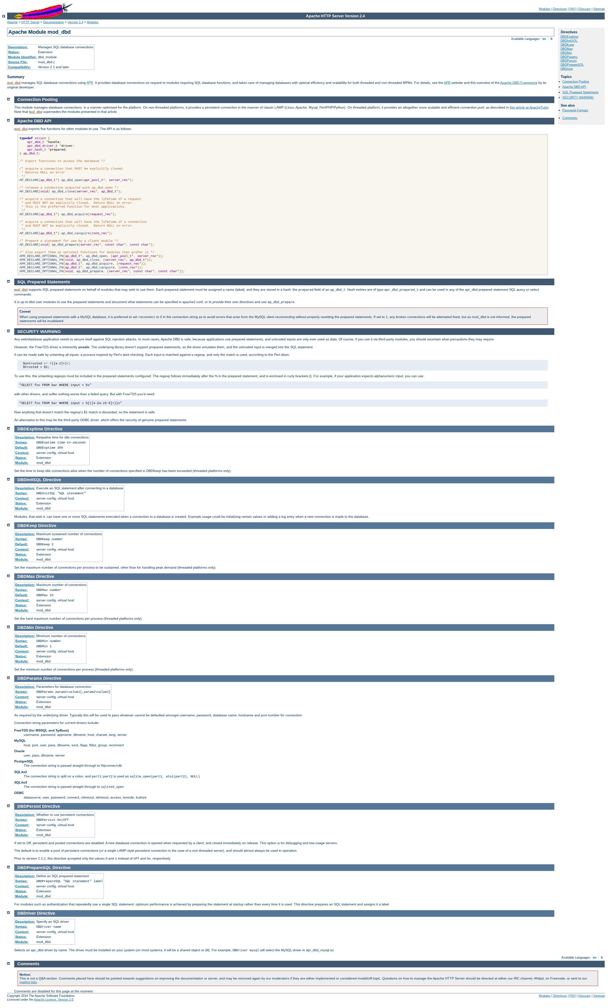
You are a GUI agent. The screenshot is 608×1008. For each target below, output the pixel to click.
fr (552, 39)
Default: (21, 447)
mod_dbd (13, 83)
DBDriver (566, 69)
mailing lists (28, 982)
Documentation (53, 22)
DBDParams (569, 57)
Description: (18, 47)
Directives (560, 9)
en (544, 39)
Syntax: (21, 442)
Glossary (584, 9)
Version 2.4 (75, 22)
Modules (545, 9)
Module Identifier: (22, 57)
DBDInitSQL (568, 41)
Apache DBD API (574, 87)
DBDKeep (567, 45)
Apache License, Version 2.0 (53, 999)
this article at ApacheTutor (529, 107)
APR (89, 83)
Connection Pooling (575, 81)
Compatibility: (19, 67)
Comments (569, 118)
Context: (22, 453)
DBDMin (566, 53)
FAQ (573, 9)
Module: (21, 463)
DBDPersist (568, 60)
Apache (12, 22)
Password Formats (575, 110)
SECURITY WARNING (578, 97)
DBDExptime (569, 36)
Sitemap (599, 9)
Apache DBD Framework (518, 83)
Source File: (18, 62)
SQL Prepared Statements (580, 92)
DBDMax (566, 49)
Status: (14, 52)
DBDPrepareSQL (572, 65)
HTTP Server (30, 22)
